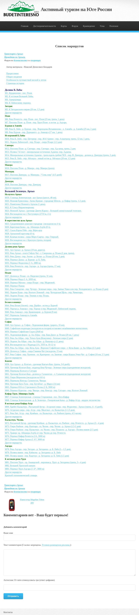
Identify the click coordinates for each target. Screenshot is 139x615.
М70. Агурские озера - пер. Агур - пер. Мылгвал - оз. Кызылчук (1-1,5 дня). (40, 410)
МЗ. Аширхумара (13, 99)
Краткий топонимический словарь (21, 475)
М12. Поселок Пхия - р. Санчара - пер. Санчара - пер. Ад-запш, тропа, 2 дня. (40, 148)
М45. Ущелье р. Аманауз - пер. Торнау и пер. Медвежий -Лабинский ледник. (40, 309)
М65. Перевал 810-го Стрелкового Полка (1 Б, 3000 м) (30, 387)
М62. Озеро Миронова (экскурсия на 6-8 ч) (25, 377)
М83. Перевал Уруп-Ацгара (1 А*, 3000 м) (24, 469)
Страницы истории (15, 83)
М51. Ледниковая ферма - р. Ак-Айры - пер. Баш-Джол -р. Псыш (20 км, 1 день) (42, 335)
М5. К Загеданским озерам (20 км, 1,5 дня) (24, 109)
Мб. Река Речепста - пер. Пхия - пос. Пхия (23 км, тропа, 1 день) (34, 119)
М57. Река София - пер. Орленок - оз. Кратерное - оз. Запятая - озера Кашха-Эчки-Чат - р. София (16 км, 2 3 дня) (57, 354)
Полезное (113, 26)
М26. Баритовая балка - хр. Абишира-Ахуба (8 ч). (27, 227)
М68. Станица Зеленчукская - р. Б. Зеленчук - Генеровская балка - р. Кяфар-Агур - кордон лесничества (52, 400)
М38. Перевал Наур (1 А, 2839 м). (20, 279)
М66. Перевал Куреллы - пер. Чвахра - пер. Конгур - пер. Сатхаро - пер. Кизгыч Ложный (46, 390)
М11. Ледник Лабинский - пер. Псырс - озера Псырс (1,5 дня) (33, 142)
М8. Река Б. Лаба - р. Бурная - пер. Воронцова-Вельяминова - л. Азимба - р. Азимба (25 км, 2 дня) (50, 129)
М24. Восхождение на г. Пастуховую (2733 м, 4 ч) (28, 214)
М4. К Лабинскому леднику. (18, 103)
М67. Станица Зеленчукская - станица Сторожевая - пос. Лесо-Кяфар (37, 397)
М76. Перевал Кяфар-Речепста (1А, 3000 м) (25, 436)
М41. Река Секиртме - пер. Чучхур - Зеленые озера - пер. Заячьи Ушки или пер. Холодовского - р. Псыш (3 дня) (56, 289)
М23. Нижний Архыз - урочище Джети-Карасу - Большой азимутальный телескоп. (43, 211)
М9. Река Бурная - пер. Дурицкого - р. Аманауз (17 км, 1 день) (33, 132)
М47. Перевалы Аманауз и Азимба (21, 315)
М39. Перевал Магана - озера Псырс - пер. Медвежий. (30, 282)
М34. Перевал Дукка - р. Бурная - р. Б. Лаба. (25, 260)
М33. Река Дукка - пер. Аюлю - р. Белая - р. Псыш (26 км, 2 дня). (35, 256)
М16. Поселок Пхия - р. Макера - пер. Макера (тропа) (29, 168)
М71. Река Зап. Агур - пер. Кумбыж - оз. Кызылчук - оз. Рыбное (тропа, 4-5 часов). (43, 413)
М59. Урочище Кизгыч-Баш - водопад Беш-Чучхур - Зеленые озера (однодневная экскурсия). (48, 367)
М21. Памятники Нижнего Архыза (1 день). (25, 204)
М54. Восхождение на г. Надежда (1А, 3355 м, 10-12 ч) (30, 345)
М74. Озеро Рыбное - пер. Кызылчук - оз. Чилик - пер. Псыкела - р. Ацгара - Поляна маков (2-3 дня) (51, 429)
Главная (24, 26)
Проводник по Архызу (14, 488)
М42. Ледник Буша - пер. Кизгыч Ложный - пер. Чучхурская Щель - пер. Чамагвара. (44, 292)
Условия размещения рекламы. (56, 545)
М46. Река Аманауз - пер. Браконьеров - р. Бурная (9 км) (31, 312)
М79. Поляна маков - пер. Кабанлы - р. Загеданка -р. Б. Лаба (33, 452)
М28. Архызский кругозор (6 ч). (20, 233)
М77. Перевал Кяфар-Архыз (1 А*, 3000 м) (25, 439)
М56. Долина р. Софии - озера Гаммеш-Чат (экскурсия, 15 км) (33, 351)
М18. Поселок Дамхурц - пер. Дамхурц (23, 184)
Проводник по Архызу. (14, 57)
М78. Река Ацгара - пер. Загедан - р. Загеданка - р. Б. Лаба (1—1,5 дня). (38, 449)
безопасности (20, 60)
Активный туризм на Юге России (76, 9)
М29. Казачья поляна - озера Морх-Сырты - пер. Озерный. (32, 237)
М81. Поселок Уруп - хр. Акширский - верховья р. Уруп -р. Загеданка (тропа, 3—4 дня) (45, 462)
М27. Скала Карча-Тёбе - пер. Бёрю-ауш (23, 230)
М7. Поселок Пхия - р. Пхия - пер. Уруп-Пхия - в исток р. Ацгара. (36, 122)
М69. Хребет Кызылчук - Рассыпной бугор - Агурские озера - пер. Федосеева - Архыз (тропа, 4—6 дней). (54, 407)
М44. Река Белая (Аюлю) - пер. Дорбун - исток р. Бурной (31, 305)
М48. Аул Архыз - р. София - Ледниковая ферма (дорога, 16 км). (35, 325)
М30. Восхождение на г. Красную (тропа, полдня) (28, 240)
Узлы (102, 26)
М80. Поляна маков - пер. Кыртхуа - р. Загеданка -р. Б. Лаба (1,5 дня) (37, 456)
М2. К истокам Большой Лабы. (19, 96)
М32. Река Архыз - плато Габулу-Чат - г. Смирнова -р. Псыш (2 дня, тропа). (40, 253)
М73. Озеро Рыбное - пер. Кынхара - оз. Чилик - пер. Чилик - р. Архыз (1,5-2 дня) (43, 426)
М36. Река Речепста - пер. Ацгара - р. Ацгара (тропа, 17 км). (33, 266)
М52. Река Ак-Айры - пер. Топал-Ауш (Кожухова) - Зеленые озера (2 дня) (39, 338)
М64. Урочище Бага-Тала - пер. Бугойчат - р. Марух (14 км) (32, 384)
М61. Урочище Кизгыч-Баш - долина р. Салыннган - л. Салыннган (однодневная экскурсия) (48, 374)
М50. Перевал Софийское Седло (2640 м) (24, 331)
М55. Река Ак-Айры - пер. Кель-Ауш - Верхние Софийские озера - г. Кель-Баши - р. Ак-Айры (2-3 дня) (52, 348)
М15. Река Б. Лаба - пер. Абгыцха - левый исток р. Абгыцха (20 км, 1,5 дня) (40, 158)
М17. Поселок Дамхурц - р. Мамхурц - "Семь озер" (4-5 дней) (33, 175)
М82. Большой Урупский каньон (20, 465)
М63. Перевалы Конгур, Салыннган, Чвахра (25, 380)
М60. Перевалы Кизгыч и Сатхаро (21, 371)
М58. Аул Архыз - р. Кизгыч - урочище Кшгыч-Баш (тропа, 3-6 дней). (37, 364)
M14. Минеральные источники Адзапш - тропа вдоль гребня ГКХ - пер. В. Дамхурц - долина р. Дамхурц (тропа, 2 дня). (60, 155)
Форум (75, 26)
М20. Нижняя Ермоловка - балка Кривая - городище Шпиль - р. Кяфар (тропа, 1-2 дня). (45, 201)
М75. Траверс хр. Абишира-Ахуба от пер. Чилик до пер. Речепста (35, 433)
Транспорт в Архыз (13, 54)
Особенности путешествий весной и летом (26, 80)
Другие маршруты (13, 113)
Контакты (8, 612)
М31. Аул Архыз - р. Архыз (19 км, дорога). (25, 250)
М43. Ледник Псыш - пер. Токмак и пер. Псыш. (27, 295)
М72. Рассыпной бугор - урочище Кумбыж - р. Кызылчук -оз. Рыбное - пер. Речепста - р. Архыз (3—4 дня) (54, 423)
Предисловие (12, 73)
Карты (64, 26)
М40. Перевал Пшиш (14, 286)
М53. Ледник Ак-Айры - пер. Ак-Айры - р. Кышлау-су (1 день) (34, 341)
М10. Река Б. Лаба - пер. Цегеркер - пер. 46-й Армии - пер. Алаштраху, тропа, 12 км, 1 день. (47, 139)
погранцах (36, 60)
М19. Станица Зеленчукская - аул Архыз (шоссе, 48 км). (31, 197)
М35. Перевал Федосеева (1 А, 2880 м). (23, 263)
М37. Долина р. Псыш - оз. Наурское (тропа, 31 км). (29, 276)
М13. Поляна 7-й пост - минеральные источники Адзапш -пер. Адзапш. (38, 152)
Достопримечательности (44, 26)
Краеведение (89, 26)
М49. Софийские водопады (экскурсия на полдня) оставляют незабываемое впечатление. (46, 328)
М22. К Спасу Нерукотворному (19, 207)
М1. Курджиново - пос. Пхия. (18, 93)
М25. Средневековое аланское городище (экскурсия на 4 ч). (33, 224)
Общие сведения (14, 77)
